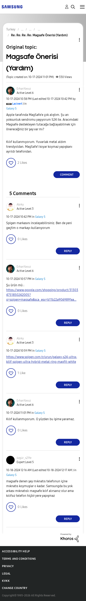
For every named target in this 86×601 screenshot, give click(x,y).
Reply (68, 251)
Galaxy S (11, 108)
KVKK (6, 581)
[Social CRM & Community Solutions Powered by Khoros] (70, 537)
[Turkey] (12, 6)
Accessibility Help (16, 551)
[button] (73, 90)
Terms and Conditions (19, 559)
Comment (66, 174)
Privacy (8, 566)
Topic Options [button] (72, 40)
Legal (6, 573)
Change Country (14, 588)
